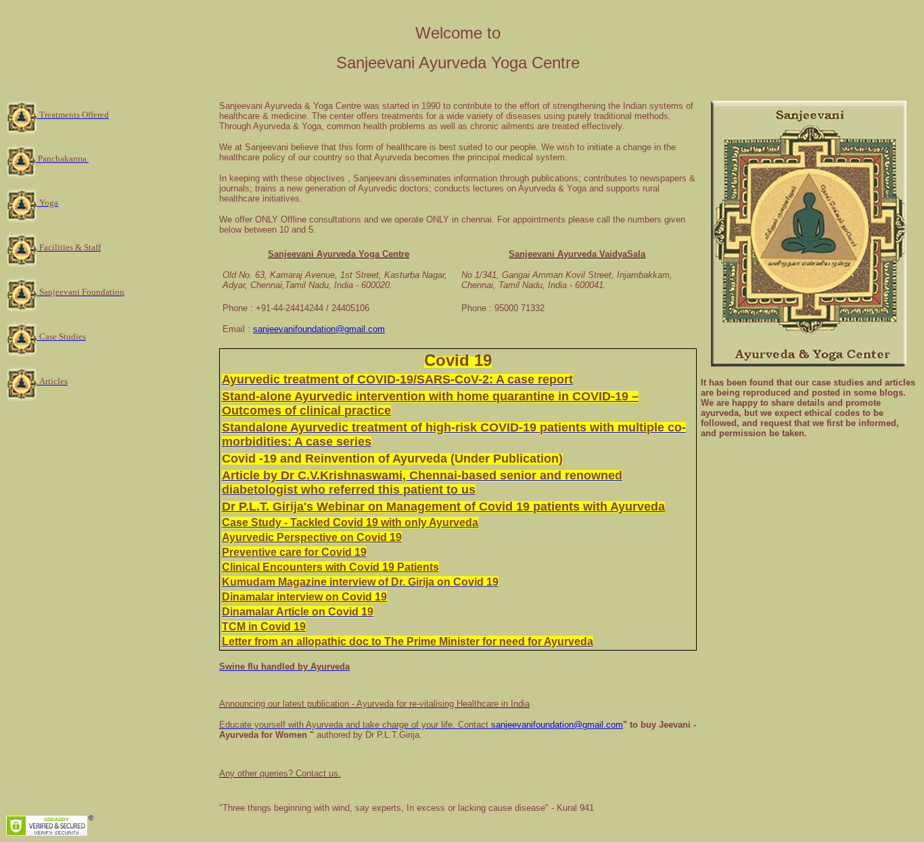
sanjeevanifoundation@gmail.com (319, 329)
